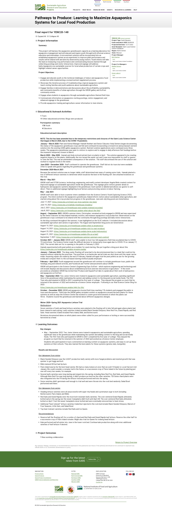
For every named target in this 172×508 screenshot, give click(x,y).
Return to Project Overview (126, 442)
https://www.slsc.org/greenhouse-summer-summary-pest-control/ (82, 237)
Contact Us (99, 482)
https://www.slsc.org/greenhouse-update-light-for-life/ (62, 287)
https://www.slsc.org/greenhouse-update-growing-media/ (63, 249)
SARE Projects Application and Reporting (46, 480)
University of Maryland (107, 496)
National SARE (75, 474)
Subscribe (92, 459)
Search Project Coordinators (43, 478)
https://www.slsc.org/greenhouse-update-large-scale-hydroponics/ (80, 231)
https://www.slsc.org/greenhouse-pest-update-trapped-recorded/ (77, 207)
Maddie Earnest (116, 66)
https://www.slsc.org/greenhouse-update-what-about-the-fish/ (75, 210)
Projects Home (39, 474)
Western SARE (75, 482)
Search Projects (39, 476)
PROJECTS (76, 10)
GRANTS (110, 10)
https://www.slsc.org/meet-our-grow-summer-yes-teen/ (74, 202)
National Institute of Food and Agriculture (64, 498)
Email (114, 59)
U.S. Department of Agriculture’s (44, 498)
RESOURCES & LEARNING (123, 10)
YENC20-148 (121, 38)
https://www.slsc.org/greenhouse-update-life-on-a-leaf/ (76, 234)
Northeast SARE (76, 478)
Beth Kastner (116, 57)
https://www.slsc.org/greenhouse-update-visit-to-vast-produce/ (79, 228)
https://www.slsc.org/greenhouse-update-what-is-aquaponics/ (78, 225)
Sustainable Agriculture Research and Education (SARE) (63, 496)
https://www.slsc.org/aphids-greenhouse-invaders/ (72, 205)
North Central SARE (77, 476)
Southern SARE (75, 480)
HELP (135, 10)
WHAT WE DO (87, 10)
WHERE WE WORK (99, 10)
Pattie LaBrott (116, 73)
